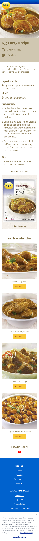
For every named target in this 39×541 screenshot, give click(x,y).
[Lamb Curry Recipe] (19, 361)
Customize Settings (19, 537)
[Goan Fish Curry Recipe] (19, 311)
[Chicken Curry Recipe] (19, 261)
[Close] (36, 514)
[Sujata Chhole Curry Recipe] (19, 411)
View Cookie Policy (26, 533)
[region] (19, 526)
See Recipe (20, 287)
